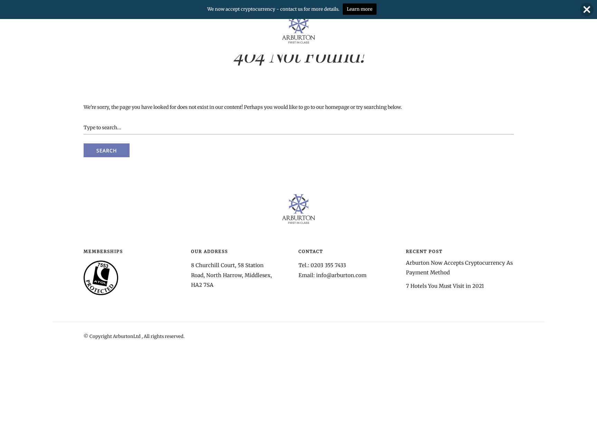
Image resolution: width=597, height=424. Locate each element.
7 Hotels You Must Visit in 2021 (445, 286)
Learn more (359, 9)
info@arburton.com (341, 275)
